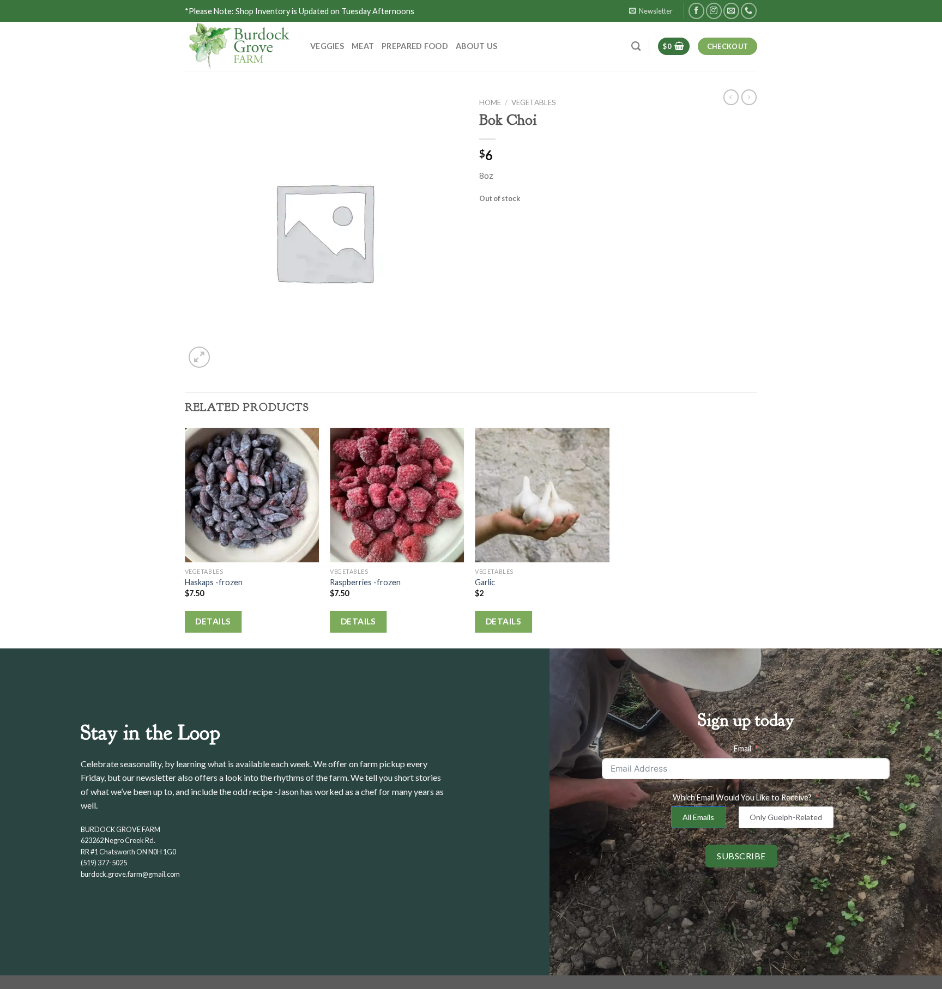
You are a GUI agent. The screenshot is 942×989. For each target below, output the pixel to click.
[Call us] (749, 11)
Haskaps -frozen (214, 582)
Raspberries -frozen (365, 582)
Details (213, 621)
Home (490, 102)
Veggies (327, 46)
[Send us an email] (731, 11)
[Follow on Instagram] (714, 11)
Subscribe (741, 856)
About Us (476, 46)
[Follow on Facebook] (696, 11)
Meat (363, 46)
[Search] (636, 46)
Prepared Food (415, 46)
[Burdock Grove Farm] (239, 46)
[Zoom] (199, 357)
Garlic (485, 582)
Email (742, 748)
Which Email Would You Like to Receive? (742, 797)
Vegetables (533, 102)
